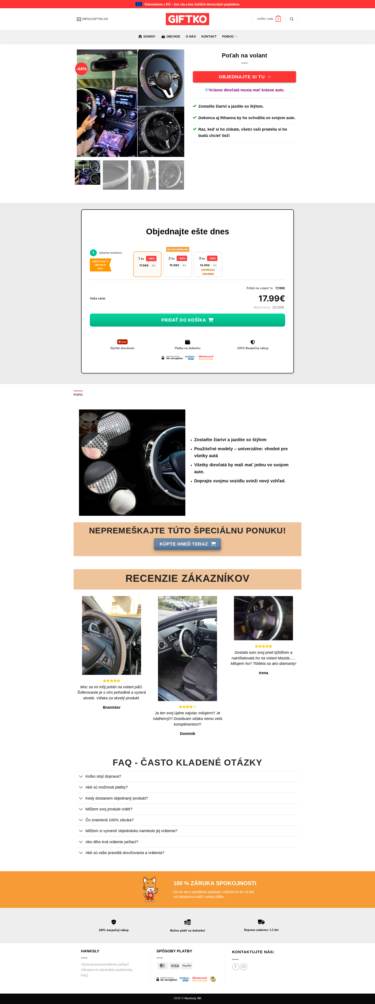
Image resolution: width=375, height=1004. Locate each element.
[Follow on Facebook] (235, 966)
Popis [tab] (78, 394)
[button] (269, 19)
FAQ (84, 975)
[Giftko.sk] (187, 19)
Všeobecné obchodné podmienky (107, 970)
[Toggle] (81, 777)
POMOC (228, 36)
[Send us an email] (243, 966)
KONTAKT (209, 36)
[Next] (177, 103)
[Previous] (84, 103)
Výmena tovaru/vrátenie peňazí (105, 964)
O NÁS (191, 36)
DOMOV (149, 36)
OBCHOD (173, 36)
